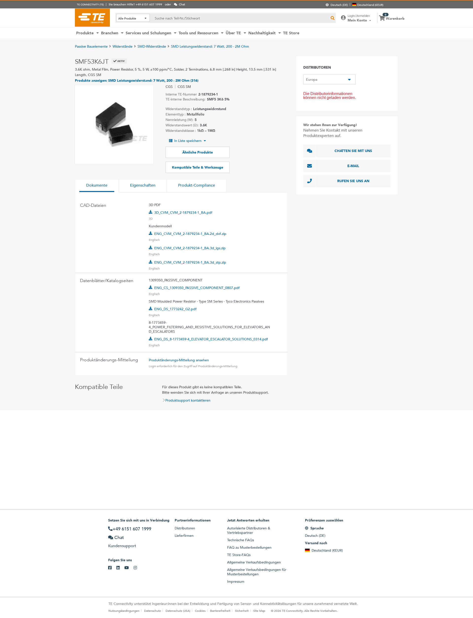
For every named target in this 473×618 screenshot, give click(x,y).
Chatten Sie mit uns (353, 151)
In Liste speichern (188, 140)
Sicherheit (242, 611)
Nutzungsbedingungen (123, 611)
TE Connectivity (92, 17)
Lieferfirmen (184, 535)
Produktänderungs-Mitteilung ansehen (179, 360)
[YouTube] (129, 568)
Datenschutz (152, 611)
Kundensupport (122, 545)
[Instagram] (138, 568)
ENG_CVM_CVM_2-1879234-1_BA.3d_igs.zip (190, 248)
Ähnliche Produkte (197, 152)
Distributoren (185, 528)
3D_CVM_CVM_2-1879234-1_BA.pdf (183, 212)
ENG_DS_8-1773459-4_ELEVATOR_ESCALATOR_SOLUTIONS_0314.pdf (211, 339)
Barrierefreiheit (220, 611)
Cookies (200, 611)
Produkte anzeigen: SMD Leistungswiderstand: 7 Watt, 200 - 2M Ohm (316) (136, 80)
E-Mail (353, 166)
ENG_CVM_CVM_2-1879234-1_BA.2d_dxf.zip (190, 234)
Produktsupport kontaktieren (187, 400)
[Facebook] (112, 568)
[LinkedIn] (120, 568)
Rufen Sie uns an (353, 181)
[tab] (97, 186)
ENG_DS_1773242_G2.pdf (175, 309)
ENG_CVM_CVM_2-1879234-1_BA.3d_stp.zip (190, 262)
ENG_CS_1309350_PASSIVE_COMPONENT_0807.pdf (197, 288)
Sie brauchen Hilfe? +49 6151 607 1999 (135, 4)
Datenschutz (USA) (178, 611)
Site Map (259, 611)
